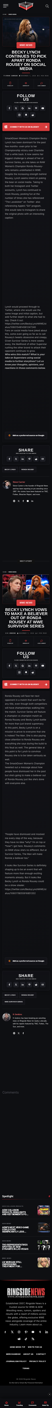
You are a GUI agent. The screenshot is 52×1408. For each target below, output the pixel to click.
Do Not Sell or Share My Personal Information (26, 1383)
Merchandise (13, 1354)
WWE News (13, 14)
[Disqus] (26, 1134)
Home (5, 14)
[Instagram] (19, 115)
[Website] (14, 501)
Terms (26, 1368)
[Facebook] (9, 108)
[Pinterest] (36, 108)
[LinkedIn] (29, 108)
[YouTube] (42, 108)
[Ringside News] (26, 6)
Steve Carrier (11, 76)
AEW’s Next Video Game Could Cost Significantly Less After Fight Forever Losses (15, 1229)
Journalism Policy (16, 1361)
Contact (41, 1354)
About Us (28, 1354)
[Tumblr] (40, 1332)
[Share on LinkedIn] (22, 459)
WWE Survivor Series (14, 1002)
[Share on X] (16, 459)
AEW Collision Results (12, 1206)
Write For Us (35, 1347)
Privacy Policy (37, 1361)
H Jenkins (11, 633)
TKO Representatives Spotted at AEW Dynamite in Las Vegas (15, 1247)
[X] (16, 108)
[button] (47, 5)
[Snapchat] (26, 115)
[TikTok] (26, 1339)
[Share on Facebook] (9, 459)
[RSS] (33, 1339)
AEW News (6, 1223)
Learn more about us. (31, 1324)
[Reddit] (32, 115)
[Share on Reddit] (36, 459)
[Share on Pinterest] (29, 459)
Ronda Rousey (27, 469)
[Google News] (22, 108)
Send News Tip (17, 1347)
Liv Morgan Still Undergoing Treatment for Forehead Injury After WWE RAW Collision (12, 1264)
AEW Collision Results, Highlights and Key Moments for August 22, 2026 (15, 1212)
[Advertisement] (26, 399)
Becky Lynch (10, 469)
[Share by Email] (42, 459)
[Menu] (6, 5)
